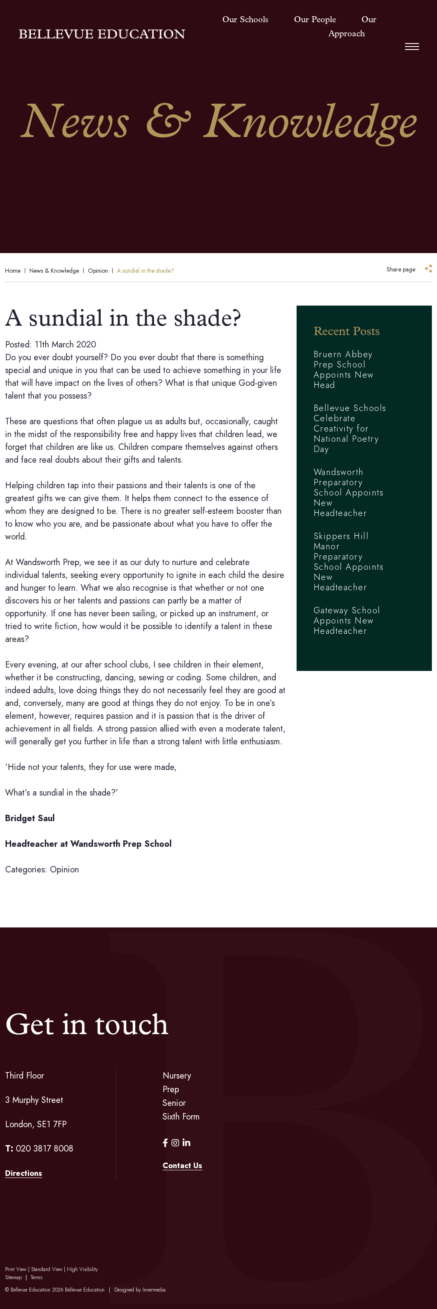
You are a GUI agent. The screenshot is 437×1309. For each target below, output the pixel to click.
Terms (36, 1277)
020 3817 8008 (44, 1149)
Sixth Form (181, 1117)
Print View (15, 1269)
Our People (315, 20)
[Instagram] (175, 1143)
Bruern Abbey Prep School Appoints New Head (344, 369)
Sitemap (13, 1277)
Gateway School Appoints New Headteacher (347, 620)
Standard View (46, 1269)
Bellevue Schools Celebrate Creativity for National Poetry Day (350, 428)
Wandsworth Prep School (121, 844)
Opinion (64, 869)
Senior (174, 1103)
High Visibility (82, 1269)
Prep (171, 1089)
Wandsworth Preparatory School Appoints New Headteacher (349, 492)
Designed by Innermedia (140, 1290)
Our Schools (245, 20)
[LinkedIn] (186, 1143)
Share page (401, 269)
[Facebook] (165, 1143)
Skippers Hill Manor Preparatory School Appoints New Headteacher (349, 562)
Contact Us (182, 1165)
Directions (23, 1173)
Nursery (177, 1076)
